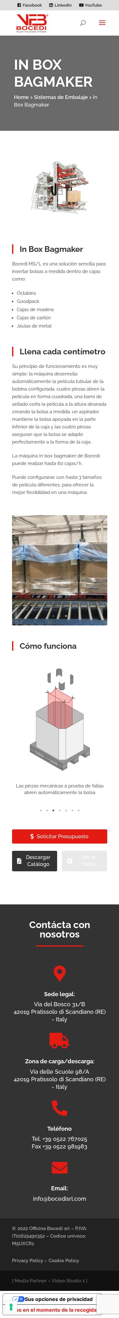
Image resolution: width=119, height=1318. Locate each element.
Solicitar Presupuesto (63, 836)
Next (96, 570)
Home (21, 97)
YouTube (93, 5)
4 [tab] (59, 810)
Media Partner (31, 1281)
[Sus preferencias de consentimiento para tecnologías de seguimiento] (11, 1307)
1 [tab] (53, 616)
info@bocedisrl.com (59, 1198)
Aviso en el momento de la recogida (52, 1310)
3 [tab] (66, 616)
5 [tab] (66, 810)
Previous (23, 570)
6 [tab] (72, 810)
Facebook (32, 5)
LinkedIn (63, 5)
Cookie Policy (64, 1260)
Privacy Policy (27, 1260)
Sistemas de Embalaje (61, 97)
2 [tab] (59, 616)
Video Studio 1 (68, 1281)
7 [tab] (79, 810)
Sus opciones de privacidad (59, 1299)
